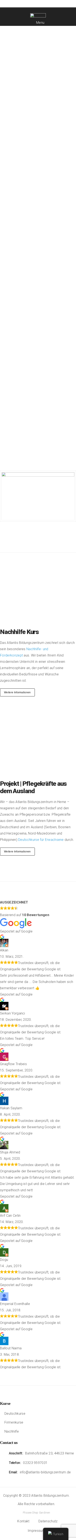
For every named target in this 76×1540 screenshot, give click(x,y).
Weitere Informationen (17, 692)
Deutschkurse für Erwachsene (41, 840)
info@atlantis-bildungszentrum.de (45, 1472)
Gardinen (44, 1512)
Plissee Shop (30, 1512)
